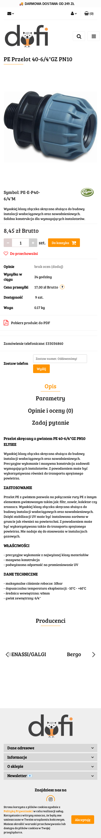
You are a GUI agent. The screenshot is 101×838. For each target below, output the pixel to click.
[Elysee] (87, 191)
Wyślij (41, 368)
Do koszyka (61, 242)
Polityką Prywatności (18, 811)
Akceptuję (82, 819)
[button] (89, 13)
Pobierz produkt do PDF (30, 322)
